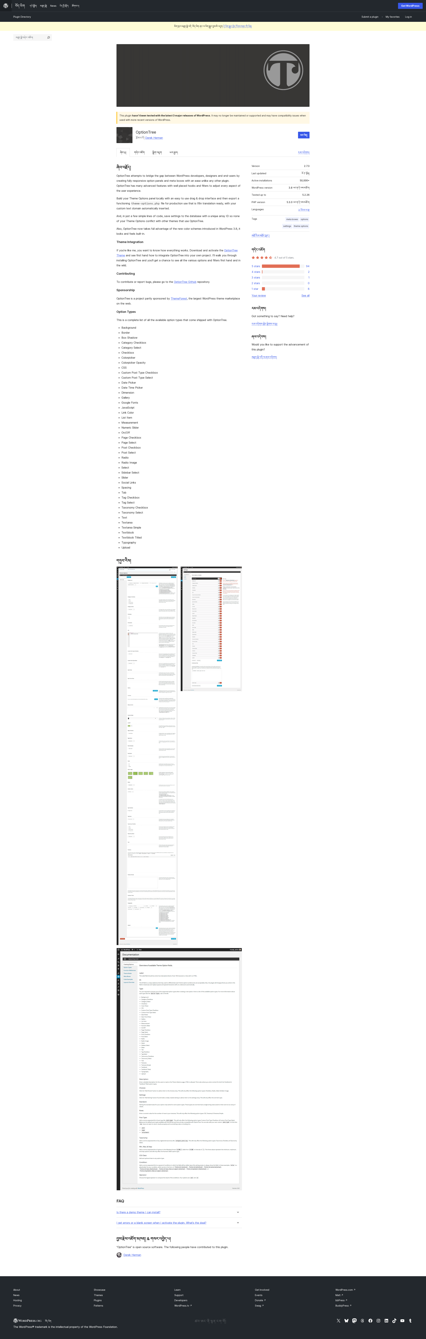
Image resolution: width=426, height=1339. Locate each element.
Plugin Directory (22, 16)
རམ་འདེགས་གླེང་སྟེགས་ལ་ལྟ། (264, 323)
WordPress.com (345, 1289)
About (16, 1289)
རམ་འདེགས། (304, 152)
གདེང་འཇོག (139, 152)
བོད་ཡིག (48, 1321)
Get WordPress (410, 5)
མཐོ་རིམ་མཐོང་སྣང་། (261, 235)
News (16, 1295)
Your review (259, 295)
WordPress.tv (183, 1305)
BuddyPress (343, 1305)
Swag (259, 1305)
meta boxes (292, 219)
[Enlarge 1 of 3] (173, 571)
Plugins (98, 1300)
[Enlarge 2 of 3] (237, 571)
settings (287, 226)
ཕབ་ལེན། (303, 135)
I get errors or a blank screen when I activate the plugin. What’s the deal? (161, 1222)
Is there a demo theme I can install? (138, 1212)
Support (178, 1295)
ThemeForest (179, 298)
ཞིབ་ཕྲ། (123, 152)
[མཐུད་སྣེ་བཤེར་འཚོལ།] (48, 37)
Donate (260, 1300)
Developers (180, 1300)
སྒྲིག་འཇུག (157, 152)
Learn (177, 1289)
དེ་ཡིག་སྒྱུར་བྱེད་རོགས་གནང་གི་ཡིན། (237, 26)
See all (306, 295)
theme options (301, 226)
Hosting (17, 1300)
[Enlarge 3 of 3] (237, 952)
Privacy (17, 1305)
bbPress (341, 1300)
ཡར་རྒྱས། (174, 152)
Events (258, 1295)
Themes (98, 1295)
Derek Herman (154, 137)
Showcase (99, 1289)
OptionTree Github (185, 281)
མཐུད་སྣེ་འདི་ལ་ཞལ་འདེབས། (264, 357)
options (304, 219)
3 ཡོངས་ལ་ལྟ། (304, 210)
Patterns (98, 1305)
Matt (339, 1295)
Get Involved (262, 1289)
